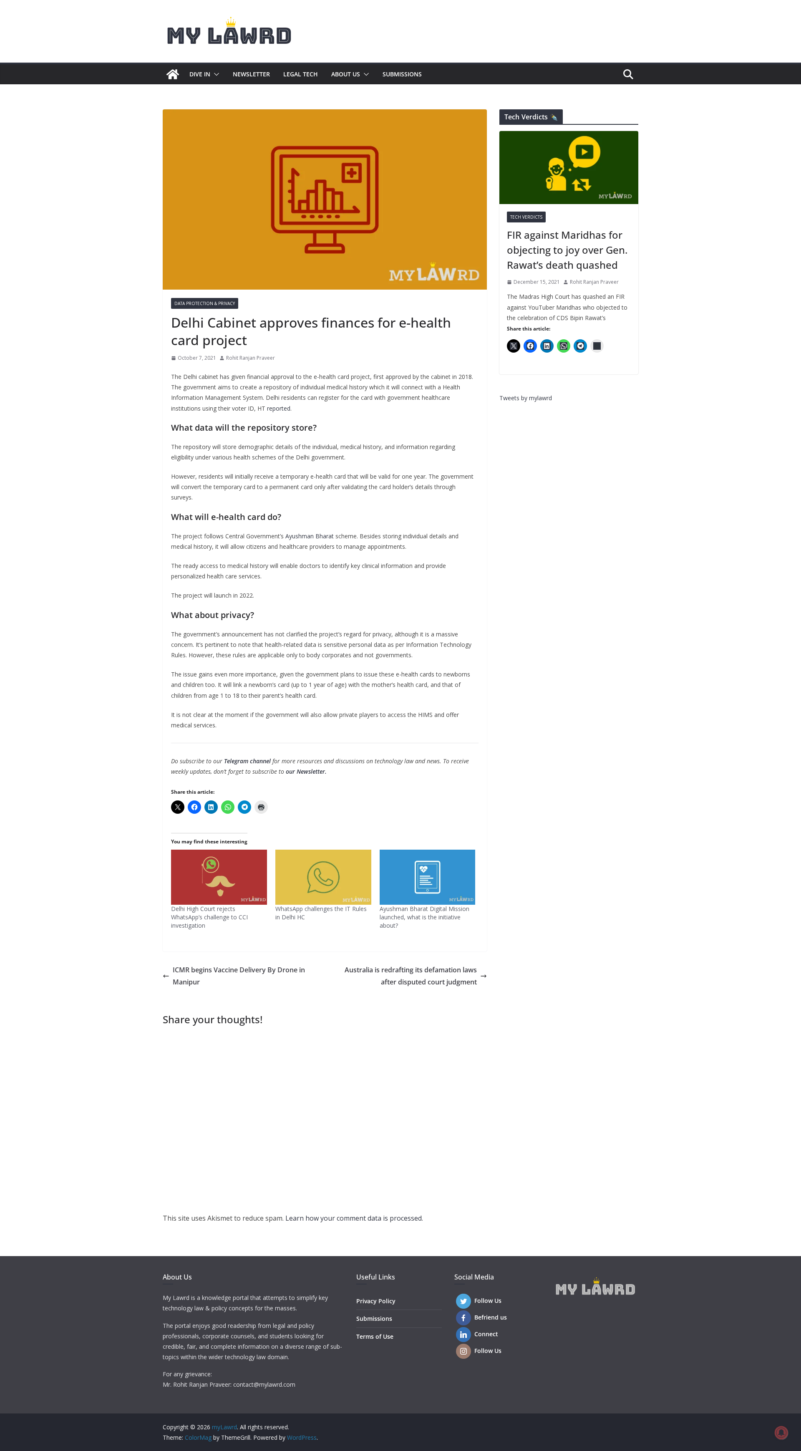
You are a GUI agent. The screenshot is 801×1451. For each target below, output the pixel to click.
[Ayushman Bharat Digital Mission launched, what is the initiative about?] (428, 877)
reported (278, 408)
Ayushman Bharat (309, 536)
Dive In (199, 74)
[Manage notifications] (781, 1432)
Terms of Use (374, 1336)
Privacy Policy (375, 1301)
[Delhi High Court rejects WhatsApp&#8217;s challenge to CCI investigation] (219, 877)
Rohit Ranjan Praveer (250, 357)
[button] (214, 74)
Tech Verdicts (526, 217)
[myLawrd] (173, 74)
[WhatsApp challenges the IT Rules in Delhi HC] (323, 877)
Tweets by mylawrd (525, 398)
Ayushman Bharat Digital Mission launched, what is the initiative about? (424, 917)
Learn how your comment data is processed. (354, 1218)
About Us (345, 74)
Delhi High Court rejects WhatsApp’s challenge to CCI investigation (209, 917)
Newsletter (251, 74)
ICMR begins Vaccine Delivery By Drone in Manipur (239, 976)
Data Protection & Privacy (204, 303)
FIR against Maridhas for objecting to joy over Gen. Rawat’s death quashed (567, 250)
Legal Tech (300, 74)
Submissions (402, 74)
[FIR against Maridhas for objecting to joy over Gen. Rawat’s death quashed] (568, 167)
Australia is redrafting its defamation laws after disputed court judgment (411, 976)
